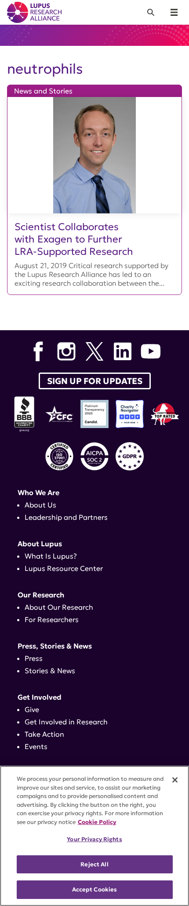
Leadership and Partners (66, 517)
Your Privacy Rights (94, 839)
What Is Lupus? (51, 556)
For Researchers (52, 619)
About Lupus (40, 543)
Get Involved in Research (66, 721)
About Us (40, 504)
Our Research (41, 594)
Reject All (94, 864)
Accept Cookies (94, 889)
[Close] (175, 780)
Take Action (44, 734)
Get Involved (40, 697)
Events (36, 746)
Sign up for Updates (94, 381)
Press (34, 658)
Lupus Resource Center (64, 568)
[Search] (150, 12)
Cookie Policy (97, 822)
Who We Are (38, 492)
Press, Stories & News (55, 645)
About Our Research (59, 607)
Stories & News (50, 670)
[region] (94, 836)
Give (32, 709)
